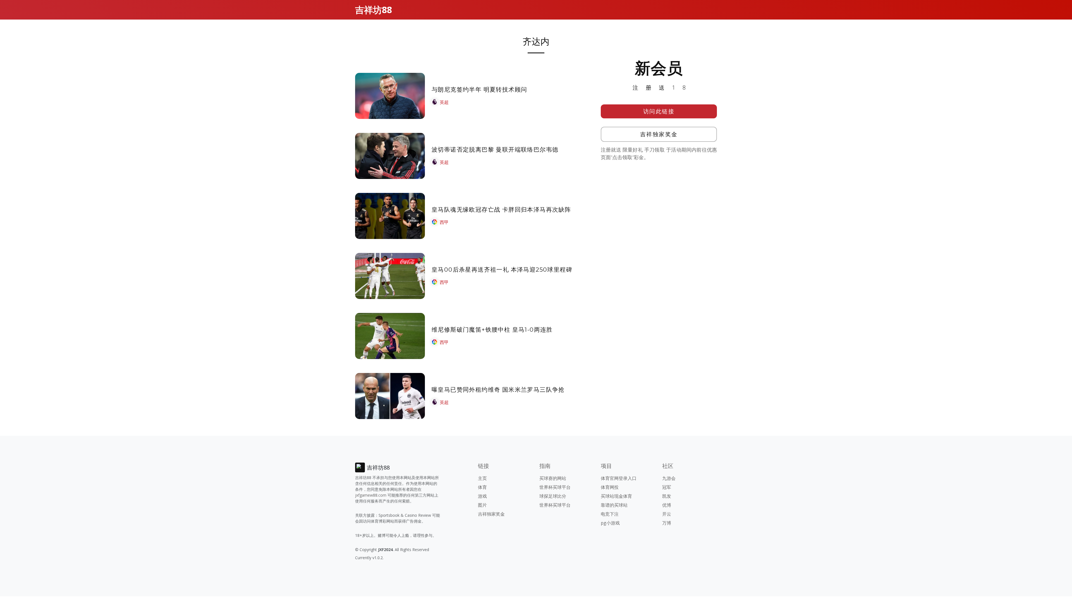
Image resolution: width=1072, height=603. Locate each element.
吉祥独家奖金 (659, 134)
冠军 (666, 487)
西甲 (444, 222)
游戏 (482, 496)
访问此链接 (659, 111)
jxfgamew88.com (370, 495)
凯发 (666, 496)
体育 (482, 487)
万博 (666, 523)
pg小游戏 (610, 523)
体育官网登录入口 (618, 478)
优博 (666, 505)
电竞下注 (610, 514)
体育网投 (610, 487)
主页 (482, 478)
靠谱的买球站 (614, 505)
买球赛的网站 (552, 478)
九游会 (669, 478)
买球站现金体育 (616, 496)
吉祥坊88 (373, 10)
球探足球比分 (552, 496)
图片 (482, 505)
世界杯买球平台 (555, 487)
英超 (444, 102)
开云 (666, 514)
